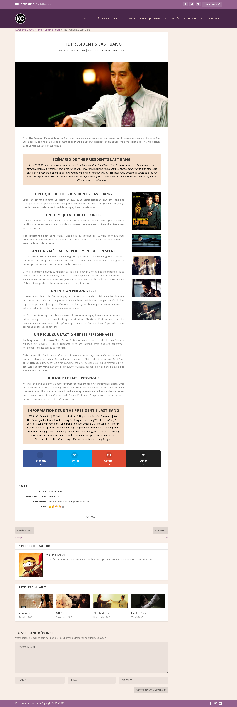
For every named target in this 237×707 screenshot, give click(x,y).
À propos (103, 18)
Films (117, 18)
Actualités (172, 18)
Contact (213, 18)
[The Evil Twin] (148, 601)
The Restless (101, 613)
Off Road (61, 613)
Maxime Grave (77, 50)
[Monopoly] (36, 601)
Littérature (192, 18)
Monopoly (24, 613)
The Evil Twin (139, 613)
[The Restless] (110, 601)
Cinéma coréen (53, 29)
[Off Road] (73, 601)
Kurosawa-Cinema (25, 29)
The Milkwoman (43, 4)
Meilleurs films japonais (144, 18)
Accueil (88, 18)
